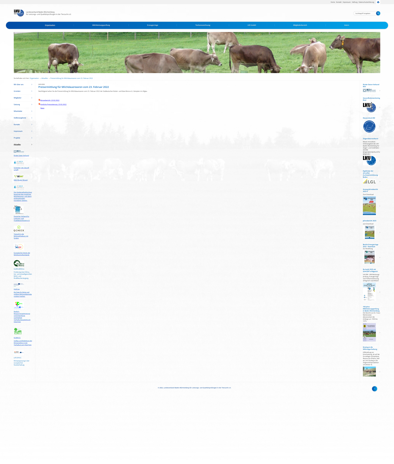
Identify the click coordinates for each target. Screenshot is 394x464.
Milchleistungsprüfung (101, 25)
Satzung (17, 104)
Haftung (354, 2)
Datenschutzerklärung (366, 2)
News (41, 108)
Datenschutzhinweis (5, 463)
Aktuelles (44, 78)
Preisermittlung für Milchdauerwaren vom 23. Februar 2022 (71, 78)
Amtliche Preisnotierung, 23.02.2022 (53, 104)
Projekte (17, 138)
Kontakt (339, 2)
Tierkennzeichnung (202, 25)
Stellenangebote (20, 118)
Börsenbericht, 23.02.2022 (49, 100)
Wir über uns (18, 84)
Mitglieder (17, 98)
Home (333, 2)
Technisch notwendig (3, 429)
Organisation (50, 25)
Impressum (347, 2)
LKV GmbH (252, 25)
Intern (346, 25)
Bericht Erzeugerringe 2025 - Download (370, 245)
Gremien (17, 91)
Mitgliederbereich (300, 25)
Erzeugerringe (152, 25)
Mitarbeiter (18, 111)
